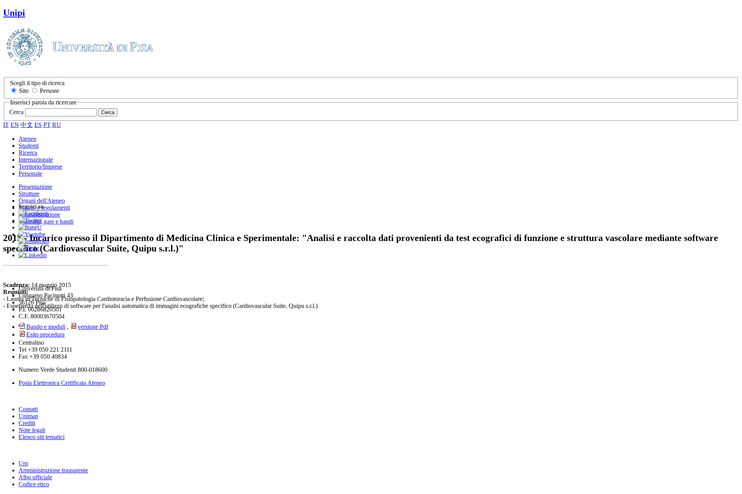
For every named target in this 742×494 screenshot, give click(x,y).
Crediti (27, 423)
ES (38, 124)
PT (47, 124)
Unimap (28, 416)
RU (56, 124)
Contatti (28, 409)
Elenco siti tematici (42, 437)
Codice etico (34, 484)
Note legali (32, 430)
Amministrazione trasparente (53, 470)
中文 (26, 124)
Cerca (16, 112)
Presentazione (35, 186)
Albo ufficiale (35, 477)
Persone (49, 90)
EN (14, 124)
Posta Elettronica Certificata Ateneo (62, 382)
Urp (23, 463)
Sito (24, 90)
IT (6, 124)
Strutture (29, 193)
